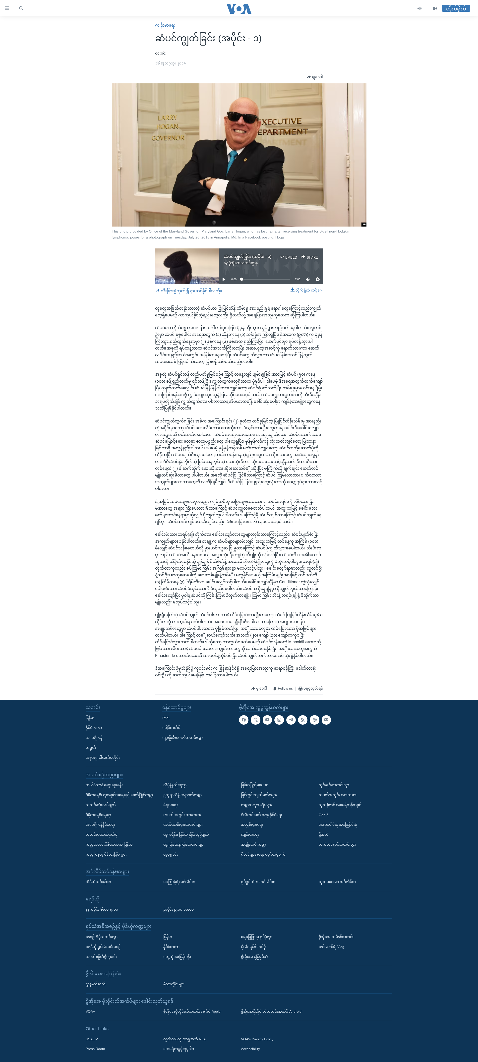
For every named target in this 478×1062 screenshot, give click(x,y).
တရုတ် (91, 748)
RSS (165, 718)
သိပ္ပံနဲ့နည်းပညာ (174, 785)
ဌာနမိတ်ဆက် (96, 984)
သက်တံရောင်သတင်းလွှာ (337, 844)
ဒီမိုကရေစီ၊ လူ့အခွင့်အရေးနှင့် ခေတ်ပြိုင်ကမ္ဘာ (119, 795)
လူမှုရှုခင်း (170, 854)
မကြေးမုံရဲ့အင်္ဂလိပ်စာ (179, 882)
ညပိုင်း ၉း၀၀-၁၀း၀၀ (178, 909)
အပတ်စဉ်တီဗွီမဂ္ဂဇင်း (101, 957)
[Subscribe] (326, 720)
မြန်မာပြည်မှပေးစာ (254, 785)
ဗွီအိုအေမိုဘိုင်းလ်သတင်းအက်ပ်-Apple (192, 1011)
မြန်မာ (90, 718)
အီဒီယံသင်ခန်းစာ (98, 882)
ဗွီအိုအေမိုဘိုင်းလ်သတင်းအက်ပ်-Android (271, 1011)
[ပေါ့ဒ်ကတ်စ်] (314, 720)
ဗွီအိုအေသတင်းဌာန (243, 263)
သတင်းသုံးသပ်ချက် (101, 805)
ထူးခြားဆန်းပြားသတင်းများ (184, 844)
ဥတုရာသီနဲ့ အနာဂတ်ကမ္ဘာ (182, 795)
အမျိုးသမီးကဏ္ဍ (253, 844)
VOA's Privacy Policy (257, 1039)
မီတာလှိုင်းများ (173, 984)
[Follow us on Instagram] (279, 720)
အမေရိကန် (94, 738)
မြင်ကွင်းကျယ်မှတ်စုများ (259, 795)
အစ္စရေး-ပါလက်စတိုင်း (103, 758)
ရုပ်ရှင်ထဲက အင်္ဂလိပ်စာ (258, 882)
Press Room (95, 1049)
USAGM (92, 1039)
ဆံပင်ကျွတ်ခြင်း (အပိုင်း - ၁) (247, 256)
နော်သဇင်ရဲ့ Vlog (331, 947)
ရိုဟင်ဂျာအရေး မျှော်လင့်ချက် (263, 854)
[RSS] (302, 720)
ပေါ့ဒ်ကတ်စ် (171, 728)
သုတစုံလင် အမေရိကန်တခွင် (340, 805)
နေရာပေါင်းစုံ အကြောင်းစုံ (338, 824)
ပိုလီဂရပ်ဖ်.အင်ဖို (253, 947)
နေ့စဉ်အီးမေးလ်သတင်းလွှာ (182, 738)
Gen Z (324, 815)
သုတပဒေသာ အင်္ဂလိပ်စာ (337, 882)
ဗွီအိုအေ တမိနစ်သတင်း (336, 937)
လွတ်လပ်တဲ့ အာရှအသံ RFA (184, 1039)
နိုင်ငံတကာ (94, 728)
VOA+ (90, 1011)
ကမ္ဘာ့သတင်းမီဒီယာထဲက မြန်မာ (109, 844)
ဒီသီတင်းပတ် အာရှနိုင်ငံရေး (261, 815)
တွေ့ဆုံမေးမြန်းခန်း (177, 957)
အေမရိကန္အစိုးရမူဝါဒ (178, 1049)
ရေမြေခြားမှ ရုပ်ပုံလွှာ (256, 937)
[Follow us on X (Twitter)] (255, 720)
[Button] (315, 77)
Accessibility (250, 1049)
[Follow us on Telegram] (291, 720)
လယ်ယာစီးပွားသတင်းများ (183, 824)
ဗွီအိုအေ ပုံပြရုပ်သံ (254, 957)
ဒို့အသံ (324, 834)
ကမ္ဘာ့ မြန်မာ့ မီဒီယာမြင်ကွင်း (106, 854)
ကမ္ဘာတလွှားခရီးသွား (256, 805)
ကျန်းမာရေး (165, 25)
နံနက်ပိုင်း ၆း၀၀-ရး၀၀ (102, 909)
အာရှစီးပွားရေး (252, 824)
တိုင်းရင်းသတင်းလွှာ (334, 785)
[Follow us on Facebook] (243, 720)
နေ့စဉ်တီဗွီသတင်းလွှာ (102, 937)
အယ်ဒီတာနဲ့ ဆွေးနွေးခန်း (104, 785)
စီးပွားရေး (170, 805)
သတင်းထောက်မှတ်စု (101, 834)
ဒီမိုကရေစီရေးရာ (98, 815)
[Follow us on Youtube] (267, 720)
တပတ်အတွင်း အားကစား (182, 815)
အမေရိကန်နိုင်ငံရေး (100, 824)
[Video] (434, 8)
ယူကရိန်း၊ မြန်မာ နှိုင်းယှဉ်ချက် (186, 834)
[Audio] (419, 8)
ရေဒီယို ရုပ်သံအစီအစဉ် (103, 947)
